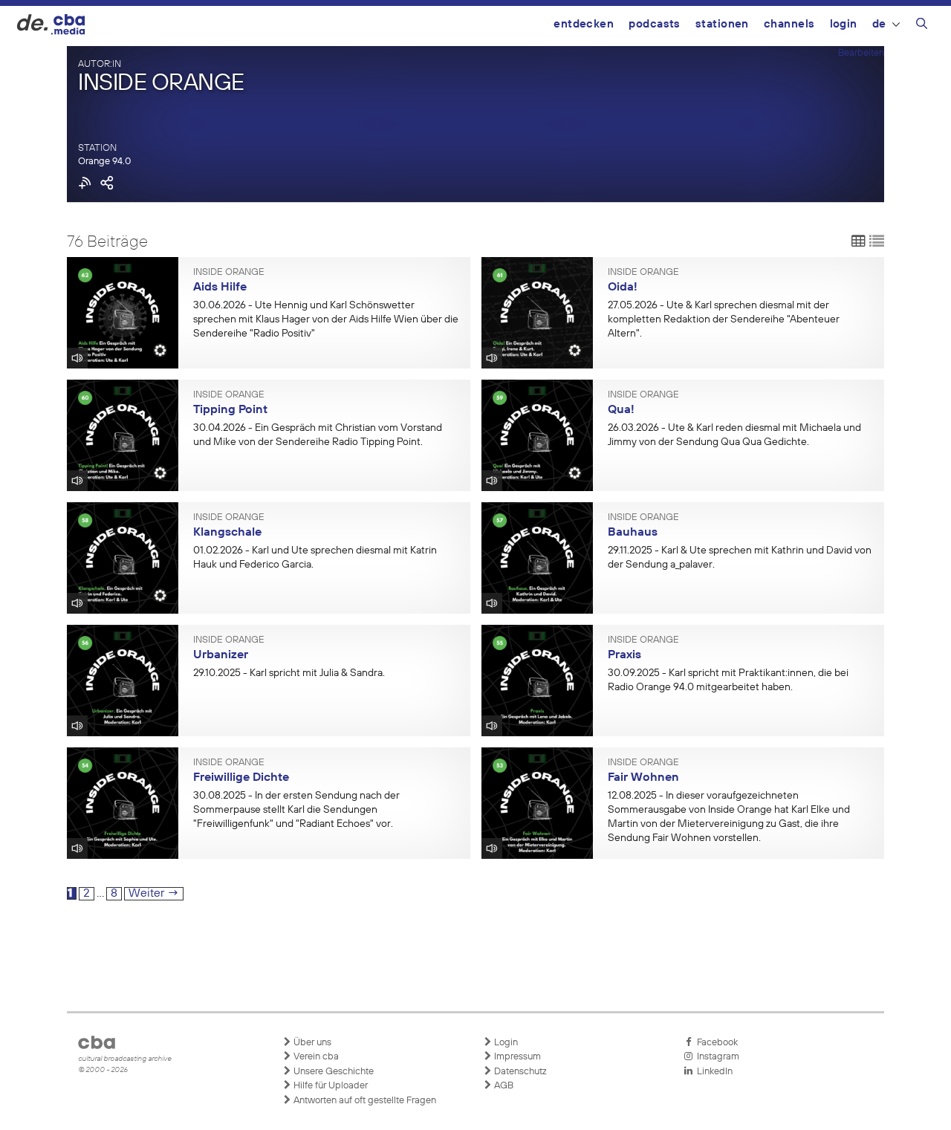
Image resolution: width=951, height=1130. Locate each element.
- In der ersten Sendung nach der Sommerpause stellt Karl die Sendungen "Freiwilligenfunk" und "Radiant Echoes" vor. (296, 809)
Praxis (624, 655)
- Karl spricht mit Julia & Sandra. (289, 673)
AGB (502, 1086)
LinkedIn (712, 1072)
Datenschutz (519, 1072)
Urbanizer (220, 655)
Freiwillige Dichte (241, 778)
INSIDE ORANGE (228, 272)
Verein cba (315, 1057)
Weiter (154, 894)
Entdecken (584, 24)
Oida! (622, 287)
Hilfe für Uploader (329, 1086)
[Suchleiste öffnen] (922, 26)
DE (879, 24)
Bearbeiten (861, 53)
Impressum (516, 1057)
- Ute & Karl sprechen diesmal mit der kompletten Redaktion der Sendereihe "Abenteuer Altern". (724, 319)
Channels (789, 24)
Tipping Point (230, 410)
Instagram (715, 1057)
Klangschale (227, 533)
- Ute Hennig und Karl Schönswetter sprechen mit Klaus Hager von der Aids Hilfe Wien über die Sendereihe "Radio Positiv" (325, 319)
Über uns (311, 1043)
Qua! (621, 410)
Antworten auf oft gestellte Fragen (363, 1100)
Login (843, 24)
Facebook (715, 1043)
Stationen (722, 24)
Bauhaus (633, 533)
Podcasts (655, 24)
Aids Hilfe (220, 287)
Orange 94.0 (104, 161)
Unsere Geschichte (332, 1072)
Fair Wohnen (643, 778)
